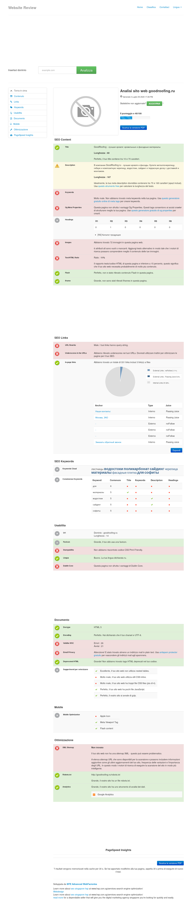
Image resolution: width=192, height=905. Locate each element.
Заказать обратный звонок (108, 441)
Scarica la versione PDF (133, 127)
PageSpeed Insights (22, 134)
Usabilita (17, 112)
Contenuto (18, 96)
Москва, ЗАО (101, 417)
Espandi (176, 450)
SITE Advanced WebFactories (82, 883)
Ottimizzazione (20, 129)
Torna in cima (19, 90)
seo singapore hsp (79, 888)
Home (140, 7)
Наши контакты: (103, 411)
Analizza (86, 70)
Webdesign (58, 891)
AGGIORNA (154, 103)
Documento (18, 118)
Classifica (151, 7)
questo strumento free (108, 186)
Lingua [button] (176, 7)
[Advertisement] (96, 41)
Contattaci (164, 7)
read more (58, 897)
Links (15, 101)
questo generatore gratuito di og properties (151, 210)
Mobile (16, 123)
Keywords (18, 107)
